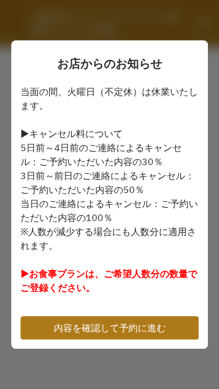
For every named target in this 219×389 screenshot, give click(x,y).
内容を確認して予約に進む (110, 328)
